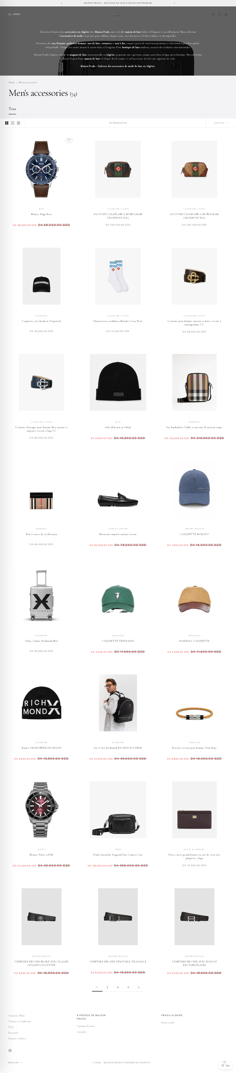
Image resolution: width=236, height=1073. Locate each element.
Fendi (118, 849)
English (13, 1062)
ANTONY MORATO (194, 529)
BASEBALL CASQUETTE (194, 641)
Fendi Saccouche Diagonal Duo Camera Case (118, 854)
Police (41, 849)
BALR (118, 422)
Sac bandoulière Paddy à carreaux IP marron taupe (194, 427)
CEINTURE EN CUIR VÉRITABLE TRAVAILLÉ (118, 961)
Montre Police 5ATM (41, 854)
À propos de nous (86, 1026)
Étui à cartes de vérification (41, 534)
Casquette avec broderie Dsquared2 (41, 321)
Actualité (82, 1031)
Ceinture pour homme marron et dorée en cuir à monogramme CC (194, 323)
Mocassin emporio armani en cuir (118, 534)
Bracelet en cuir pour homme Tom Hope (194, 747)
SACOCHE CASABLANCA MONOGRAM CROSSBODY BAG (118, 216)
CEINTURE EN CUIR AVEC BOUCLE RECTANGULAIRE (194, 963)
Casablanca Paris (118, 209)
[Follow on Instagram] (10, 1050)
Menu (16, 14)
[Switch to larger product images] (6, 123)
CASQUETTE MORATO (194, 534)
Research (13, 1032)
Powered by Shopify (137, 1062)
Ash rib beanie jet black (118, 427)
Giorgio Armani (118, 529)
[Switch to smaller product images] (12, 123)
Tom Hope (194, 742)
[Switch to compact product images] (18, 123)
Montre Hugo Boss (41, 214)
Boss (41, 209)
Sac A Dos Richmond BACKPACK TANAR (118, 747)
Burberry (194, 422)
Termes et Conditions (19, 1021)
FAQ (11, 1027)
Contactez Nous (16, 1015)
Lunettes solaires (17, 1038)
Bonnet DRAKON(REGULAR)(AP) (42, 747)
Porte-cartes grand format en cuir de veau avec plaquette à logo (194, 856)
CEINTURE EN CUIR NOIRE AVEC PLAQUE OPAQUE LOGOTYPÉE (41, 963)
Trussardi (118, 635)
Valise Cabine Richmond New (41, 641)
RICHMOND (42, 635)
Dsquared (41, 316)
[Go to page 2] (139, 987)
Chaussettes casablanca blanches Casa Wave (118, 321)
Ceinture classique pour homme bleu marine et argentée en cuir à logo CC (41, 429)
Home (12, 82)
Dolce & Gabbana (194, 849)
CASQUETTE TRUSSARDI (118, 641)
